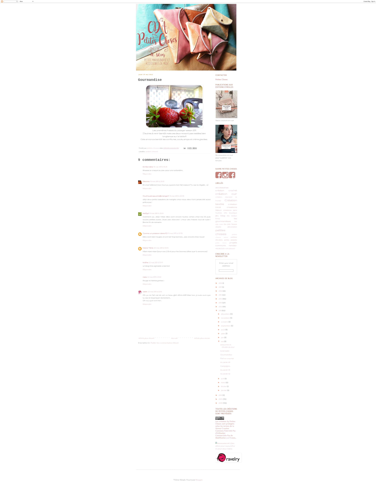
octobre (224, 322)
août (223, 330)
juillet (223, 333)
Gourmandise (226, 355)
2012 (220, 307)
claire (145, 291)
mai (222, 341)
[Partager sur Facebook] (194, 148)
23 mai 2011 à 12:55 (155, 291)
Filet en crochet (227, 358)
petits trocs (220, 243)
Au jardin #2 (225, 374)
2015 (220, 295)
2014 (221, 299)
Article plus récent (146, 338)
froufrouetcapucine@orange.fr (156, 196)
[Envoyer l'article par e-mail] (184, 148)
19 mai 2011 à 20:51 (157, 181)
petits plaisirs (230, 240)
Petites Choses (221, 79)
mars (223, 382)
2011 (220, 310)
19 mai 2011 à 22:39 (175, 233)
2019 (221, 283)
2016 (221, 291)
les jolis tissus (230, 224)
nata (145, 277)
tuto (223, 248)
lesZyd (146, 213)
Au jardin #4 (225, 362)
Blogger (199, 480)
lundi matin (224, 351)
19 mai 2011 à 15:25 (160, 167)
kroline (145, 262)
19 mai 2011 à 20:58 (177, 196)
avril (223, 378)
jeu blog (220, 215)
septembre (226, 326)
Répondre (147, 174)
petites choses (152, 151)
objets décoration (226, 227)
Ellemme (146, 181)
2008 (221, 403)
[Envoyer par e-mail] (188, 148)
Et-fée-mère (148, 167)
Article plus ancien (202, 338)
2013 (220, 303)
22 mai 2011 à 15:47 (156, 262)
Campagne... (225, 366)
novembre (225, 318)
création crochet (226, 190)
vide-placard (230, 248)
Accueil (174, 338)
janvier (224, 390)
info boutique (230, 213)
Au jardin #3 (225, 370)
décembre (225, 314)
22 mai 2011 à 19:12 (154, 277)
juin (222, 337)
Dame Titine (148, 248)
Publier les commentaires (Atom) (164, 343)
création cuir (226, 193)
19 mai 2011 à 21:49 (156, 213)
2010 (221, 395)
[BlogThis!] (190, 148)
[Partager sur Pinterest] (196, 148)
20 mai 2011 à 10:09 (161, 248)
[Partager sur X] (192, 148)
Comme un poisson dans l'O (155, 233)
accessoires (221, 187)
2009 (221, 399)
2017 (220, 287)
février (224, 386)
